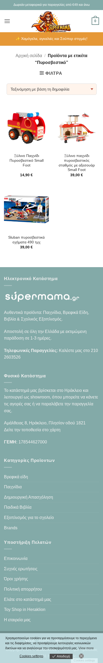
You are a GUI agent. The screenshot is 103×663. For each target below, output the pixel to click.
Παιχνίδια (13, 487)
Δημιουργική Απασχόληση (28, 497)
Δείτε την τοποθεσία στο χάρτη (32, 430)
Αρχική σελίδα (29, 55)
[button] (7, 21)
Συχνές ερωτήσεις (21, 569)
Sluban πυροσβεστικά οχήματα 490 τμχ (26, 239)
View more (86, 648)
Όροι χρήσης (16, 579)
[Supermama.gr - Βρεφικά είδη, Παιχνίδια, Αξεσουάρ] (51, 21)
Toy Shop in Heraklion (24, 609)
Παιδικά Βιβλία (17, 507)
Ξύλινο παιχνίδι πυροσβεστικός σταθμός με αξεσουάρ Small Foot (77, 163)
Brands (10, 528)
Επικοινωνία (15, 558)
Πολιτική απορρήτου (23, 589)
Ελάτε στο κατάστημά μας (27, 599)
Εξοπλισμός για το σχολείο (29, 517)
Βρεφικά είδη (16, 477)
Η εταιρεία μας (17, 620)
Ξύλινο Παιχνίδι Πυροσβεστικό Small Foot (27, 160)
